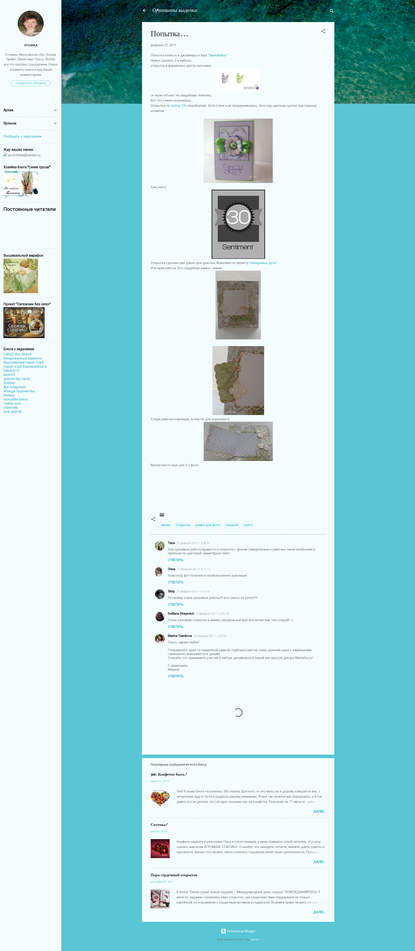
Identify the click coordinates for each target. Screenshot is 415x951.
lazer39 (9, 375)
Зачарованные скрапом (22, 358)
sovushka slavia (15, 399)
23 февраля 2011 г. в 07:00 (210, 636)
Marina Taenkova (180, 636)
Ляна (171, 569)
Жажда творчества (18, 391)
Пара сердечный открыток (174, 875)
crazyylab (10, 408)
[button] (323, 32)
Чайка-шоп (12, 403)
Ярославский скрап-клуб (23, 362)
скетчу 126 (179, 106)
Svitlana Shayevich (181, 613)
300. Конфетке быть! (169, 774)
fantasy (9, 395)
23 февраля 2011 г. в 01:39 (212, 613)
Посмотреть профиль (31, 83)
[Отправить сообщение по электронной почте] (161, 516)
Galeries (255, 939)
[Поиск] (331, 11)
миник (165, 525)
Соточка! (159, 824)
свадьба (232, 525)
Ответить (176, 560)
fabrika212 (11, 371)
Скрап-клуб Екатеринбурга (24, 366)
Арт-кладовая (14, 387)
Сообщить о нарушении (22, 136)
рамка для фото (208, 525)
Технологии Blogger (241, 931)
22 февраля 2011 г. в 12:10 (193, 591)
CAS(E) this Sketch (17, 354)
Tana (171, 543)
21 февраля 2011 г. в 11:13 (193, 569)
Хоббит (9, 383)
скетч (248, 525)
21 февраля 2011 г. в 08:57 (193, 543)
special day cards (16, 379)
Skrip (171, 591)
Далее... (319, 811)
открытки (183, 525)
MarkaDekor (217, 55)
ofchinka (31, 45)
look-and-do (12, 412)
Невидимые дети (263, 263)
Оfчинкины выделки (174, 10)
